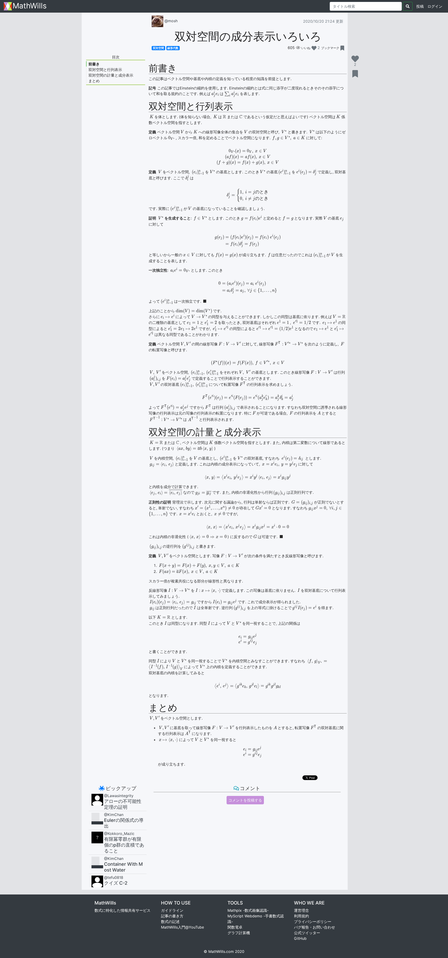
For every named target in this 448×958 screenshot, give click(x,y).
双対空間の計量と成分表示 (110, 75)
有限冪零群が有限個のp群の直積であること (124, 845)
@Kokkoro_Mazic (119, 833)
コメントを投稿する (245, 800)
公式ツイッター (307, 932)
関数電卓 (235, 927)
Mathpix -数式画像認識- (248, 910)
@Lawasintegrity (118, 795)
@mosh (170, 20)
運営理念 (301, 910)
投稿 (420, 6)
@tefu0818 (113, 877)
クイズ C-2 (115, 883)
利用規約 (301, 916)
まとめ (94, 80)
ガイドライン (172, 910)
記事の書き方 (172, 916)
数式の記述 (170, 921)
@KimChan (113, 814)
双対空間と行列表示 (105, 69)
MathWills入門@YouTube (182, 927)
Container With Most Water (123, 867)
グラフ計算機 (239, 932)
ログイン (435, 6)
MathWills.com (221, 951)
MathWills (30, 6)
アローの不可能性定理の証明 (122, 804)
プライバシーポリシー (312, 921)
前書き (94, 64)
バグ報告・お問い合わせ (314, 927)
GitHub (300, 938)
